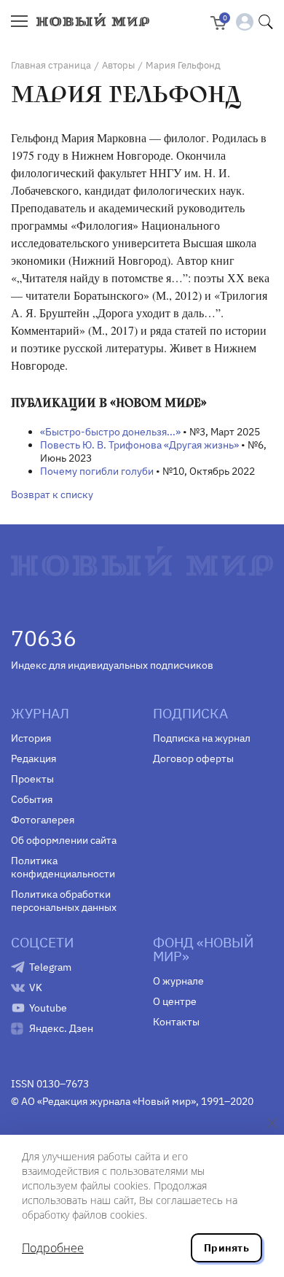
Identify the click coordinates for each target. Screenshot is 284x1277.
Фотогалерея (42, 819)
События (31, 799)
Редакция (33, 758)
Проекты (32, 778)
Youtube (48, 1007)
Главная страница (51, 65)
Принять (226, 1247)
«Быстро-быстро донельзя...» (110, 431)
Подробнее (53, 1248)
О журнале (178, 980)
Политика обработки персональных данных (64, 901)
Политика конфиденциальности (63, 867)
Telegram (50, 967)
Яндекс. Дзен (61, 1028)
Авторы (118, 65)
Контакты (176, 1021)
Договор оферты (193, 758)
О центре (175, 1001)
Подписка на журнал (202, 738)
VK (35, 987)
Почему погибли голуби (97, 471)
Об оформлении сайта (64, 840)
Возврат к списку (52, 494)
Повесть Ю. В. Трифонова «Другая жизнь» (139, 444)
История (31, 738)
